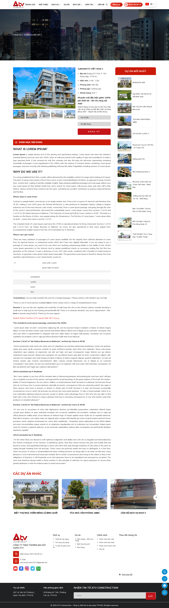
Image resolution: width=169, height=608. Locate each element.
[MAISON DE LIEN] (124, 82)
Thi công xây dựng (62, 542)
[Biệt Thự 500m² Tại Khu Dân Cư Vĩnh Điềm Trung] (124, 210)
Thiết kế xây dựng (62, 539)
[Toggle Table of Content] (16, 142)
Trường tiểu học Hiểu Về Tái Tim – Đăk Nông (142, 197)
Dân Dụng (81, 547)
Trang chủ (17, 35)
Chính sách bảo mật (106, 539)
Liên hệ (101, 549)
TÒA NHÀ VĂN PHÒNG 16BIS (141, 120)
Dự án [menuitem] (66, 4)
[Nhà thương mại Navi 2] (124, 172)
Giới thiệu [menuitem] (43, 4)
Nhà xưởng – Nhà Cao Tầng (84, 539)
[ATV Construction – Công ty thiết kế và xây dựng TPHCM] (18, 4)
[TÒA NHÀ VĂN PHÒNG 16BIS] (124, 121)
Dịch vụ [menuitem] (55, 4)
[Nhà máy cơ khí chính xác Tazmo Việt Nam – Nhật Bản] (124, 184)
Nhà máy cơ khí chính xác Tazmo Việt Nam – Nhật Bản (142, 184)
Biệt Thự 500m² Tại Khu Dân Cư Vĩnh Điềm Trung (142, 210)
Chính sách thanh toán (107, 546)
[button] (72, 88)
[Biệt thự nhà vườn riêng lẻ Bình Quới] (124, 108)
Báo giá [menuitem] (76, 4)
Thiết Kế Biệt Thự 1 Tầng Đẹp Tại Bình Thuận (142, 235)
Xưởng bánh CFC (139, 159)
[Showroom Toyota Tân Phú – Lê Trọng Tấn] (124, 146)
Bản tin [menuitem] (89, 4)
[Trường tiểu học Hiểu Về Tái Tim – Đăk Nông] (124, 197)
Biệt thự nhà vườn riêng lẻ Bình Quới (142, 108)
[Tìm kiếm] (107, 5)
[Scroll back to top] (166, 603)
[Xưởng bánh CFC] (124, 159)
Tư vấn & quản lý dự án (61, 546)
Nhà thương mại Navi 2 (141, 172)
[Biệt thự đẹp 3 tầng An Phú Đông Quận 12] (124, 223)
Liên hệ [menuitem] (101, 4)
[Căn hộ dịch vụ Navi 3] (124, 133)
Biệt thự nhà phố (83, 544)
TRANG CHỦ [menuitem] (30, 4)
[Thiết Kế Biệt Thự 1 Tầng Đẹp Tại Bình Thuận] (124, 235)
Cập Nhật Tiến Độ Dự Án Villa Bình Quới (142, 95)
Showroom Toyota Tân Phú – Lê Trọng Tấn (143, 146)
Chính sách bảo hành (107, 542)
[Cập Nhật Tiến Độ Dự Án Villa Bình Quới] (124, 95)
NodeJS (16, 318)
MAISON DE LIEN (139, 82)
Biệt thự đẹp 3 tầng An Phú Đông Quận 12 (141, 222)
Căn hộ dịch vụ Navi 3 (141, 133)
